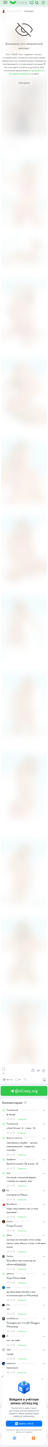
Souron (10, 1221)
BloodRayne (12, 1204)
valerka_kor (11, 1363)
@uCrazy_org (26, 1091)
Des (8, 1305)
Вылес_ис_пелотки (14, 1138)
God (8, 1173)
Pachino (10, 1256)
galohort (10, 1273)
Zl (7, 1336)
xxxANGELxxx (12, 1318)
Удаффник (11, 1159)
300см (9, 1235)
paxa (8, 1287)
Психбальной (12, 1110)
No (8, 1190)
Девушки (29, 11)
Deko (9, 1349)
